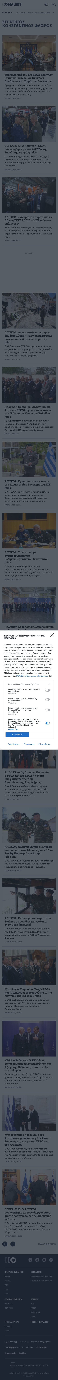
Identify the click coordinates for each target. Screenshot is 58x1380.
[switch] (47, 690)
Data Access (29, 744)
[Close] (52, 636)
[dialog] (29, 690)
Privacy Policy (44, 744)
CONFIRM (17, 735)
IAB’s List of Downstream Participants (32, 676)
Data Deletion (14, 744)
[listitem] (29, 684)
